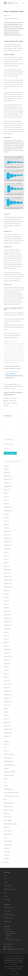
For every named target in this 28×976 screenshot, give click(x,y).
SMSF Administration (9, 914)
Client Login (7, 899)
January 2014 (7, 611)
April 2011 (6, 715)
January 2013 (7, 653)
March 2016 (7, 528)
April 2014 (6, 604)
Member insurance (8, 775)
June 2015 (6, 556)
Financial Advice (8, 921)
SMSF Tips (6, 827)
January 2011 (7, 726)
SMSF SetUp (7, 911)
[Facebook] (11, 973)
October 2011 (7, 698)
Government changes (9, 765)
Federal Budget (8, 758)
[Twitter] (17, 973)
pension (6, 785)
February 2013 (7, 649)
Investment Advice (8, 907)
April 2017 (6, 500)
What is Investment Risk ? (14, 11)
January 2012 (7, 687)
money (5, 778)
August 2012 (7, 663)
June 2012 (6, 670)
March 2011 (7, 719)
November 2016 (8, 507)
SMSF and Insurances (9, 803)
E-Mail (7, 405)
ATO (5, 747)
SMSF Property (7, 817)
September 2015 (8, 545)
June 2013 (6, 635)
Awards (6, 882)
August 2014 (7, 590)
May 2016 (6, 521)
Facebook (7, 398)
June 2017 (6, 496)
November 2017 (8, 479)
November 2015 (8, 538)
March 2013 (7, 646)
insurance (6, 768)
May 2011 (6, 712)
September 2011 (8, 701)
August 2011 (7, 705)
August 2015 (7, 549)
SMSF (5, 799)
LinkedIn (15, 403)
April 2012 (6, 677)
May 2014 (6, 601)
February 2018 (7, 476)
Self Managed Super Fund (10, 377)
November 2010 (8, 733)
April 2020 (6, 469)
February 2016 (7, 531)
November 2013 (8, 618)
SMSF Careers (7, 885)
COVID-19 (6, 751)
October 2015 (7, 542)
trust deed (6, 855)
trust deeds (7, 858)
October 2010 (7, 736)
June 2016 (6, 517)
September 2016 (8, 510)
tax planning (7, 851)
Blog (5, 892)
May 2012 (6, 674)
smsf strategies (8, 820)
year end (6, 862)
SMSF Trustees (7, 831)
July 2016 (6, 514)
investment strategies (9, 772)
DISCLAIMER (7, 960)
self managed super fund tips (11, 18)
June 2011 (6, 708)
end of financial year (9, 754)
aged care (6, 744)
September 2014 (8, 587)
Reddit (7, 400)
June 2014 (6, 597)
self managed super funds (10, 796)
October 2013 (7, 621)
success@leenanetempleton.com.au (14, 949)
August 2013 (7, 628)
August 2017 (7, 489)
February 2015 (7, 569)
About (5, 879)
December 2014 (8, 576)
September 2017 (8, 486)
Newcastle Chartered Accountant (14, 375)
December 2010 (8, 729)
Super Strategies (8, 841)
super (5, 838)
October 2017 (7, 483)
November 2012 (8, 656)
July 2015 (6, 552)
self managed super (9, 789)
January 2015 (7, 573)
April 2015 (6, 562)
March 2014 (7, 608)
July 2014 (6, 594)
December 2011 (8, 691)
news (5, 782)
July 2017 (6, 493)
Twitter (15, 398)
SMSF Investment (8, 810)
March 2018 (7, 472)
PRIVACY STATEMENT (17, 960)
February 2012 (7, 684)
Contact (6, 896)
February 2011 (7, 722)
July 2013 (6, 632)
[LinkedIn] (14, 973)
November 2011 (8, 694)
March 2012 (7, 680)
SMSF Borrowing (8, 806)
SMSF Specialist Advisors (10, 889)
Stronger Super (8, 834)
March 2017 (7, 503)
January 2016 (7, 535)
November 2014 (8, 580)
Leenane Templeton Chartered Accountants (13, 371)
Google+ (7, 403)
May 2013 (6, 639)
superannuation (8, 844)
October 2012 (7, 660)
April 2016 (6, 524)
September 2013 (8, 625)
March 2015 (7, 566)
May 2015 (6, 559)
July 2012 (6, 667)
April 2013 (6, 642)
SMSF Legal (7, 813)
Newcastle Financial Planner (10, 373)
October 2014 (7, 583)
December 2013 (8, 614)
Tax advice (6, 848)
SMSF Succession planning (10, 824)
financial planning (8, 761)
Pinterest (13, 400)
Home (5, 875)
